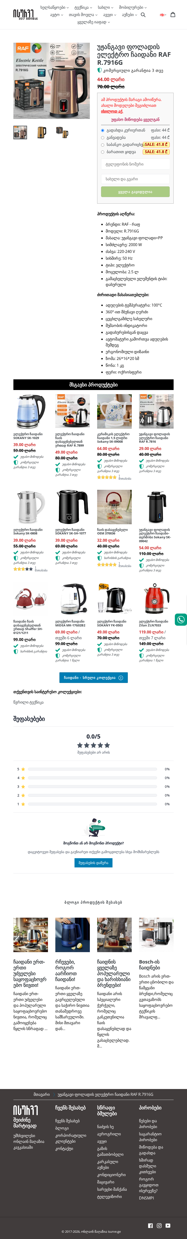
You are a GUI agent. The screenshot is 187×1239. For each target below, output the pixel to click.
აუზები (128, 14)
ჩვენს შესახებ (67, 1120)
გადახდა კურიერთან (125, 130)
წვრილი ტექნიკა (28, 702)
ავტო (55, 14)
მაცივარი (105, 1182)
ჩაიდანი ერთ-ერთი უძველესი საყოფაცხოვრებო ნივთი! (30, 973)
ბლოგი (62, 1128)
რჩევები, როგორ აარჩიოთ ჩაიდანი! (66, 970)
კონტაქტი (64, 1148)
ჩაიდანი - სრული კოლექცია (90, 677)
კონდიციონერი (111, 1174)
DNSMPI (146, 1198)
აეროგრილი (109, 1134)
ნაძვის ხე (105, 1126)
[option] (16, 133)
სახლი (104, 7)
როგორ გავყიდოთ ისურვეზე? (149, 1184)
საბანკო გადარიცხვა (125, 144)
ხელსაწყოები (53, 7)
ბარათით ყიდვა (121, 151)
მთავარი (42, 1094)
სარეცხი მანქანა (112, 1189)
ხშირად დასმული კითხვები (147, 1165)
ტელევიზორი (109, 1196)
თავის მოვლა (82, 14)
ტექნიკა (82, 7)
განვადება (116, 137)
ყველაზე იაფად (92, 22)
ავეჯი (108, 14)
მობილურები (131, 7)
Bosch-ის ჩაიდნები (149, 964)
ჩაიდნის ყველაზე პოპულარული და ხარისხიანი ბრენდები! (114, 973)
